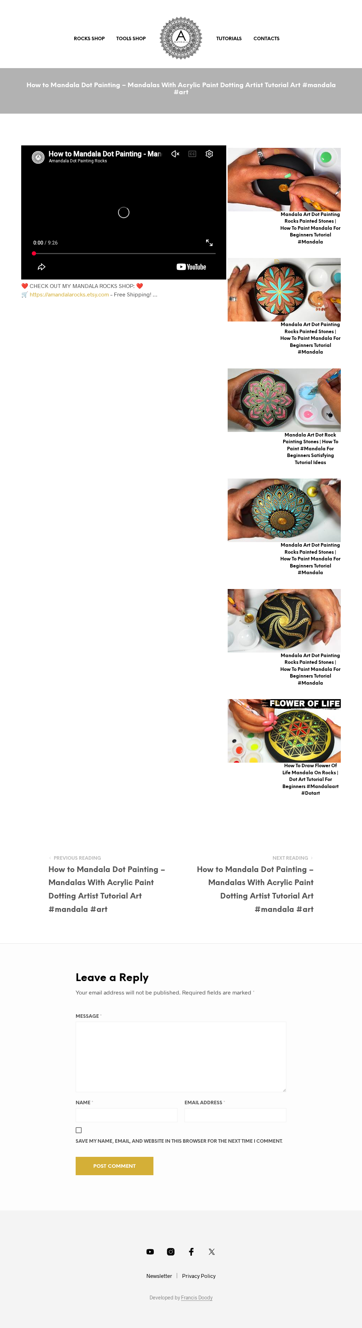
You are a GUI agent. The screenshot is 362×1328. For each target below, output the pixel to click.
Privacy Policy (199, 1276)
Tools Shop (131, 39)
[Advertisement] (136, 362)
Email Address (205, 1103)
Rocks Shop (89, 39)
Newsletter (159, 1276)
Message (89, 1016)
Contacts (266, 39)
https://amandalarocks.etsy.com (69, 294)
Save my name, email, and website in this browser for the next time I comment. (179, 1141)
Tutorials (229, 39)
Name (84, 1103)
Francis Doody (196, 1297)
